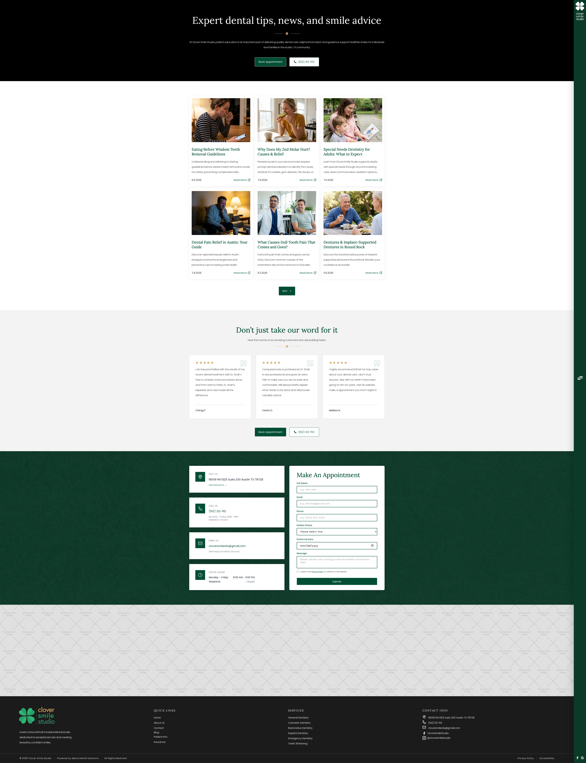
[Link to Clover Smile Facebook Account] (577, 758)
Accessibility (547, 758)
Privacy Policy (317, 571)
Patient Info (160, 737)
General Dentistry (298, 717)
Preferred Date (305, 539)
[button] (580, 378)
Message (302, 553)
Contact (159, 728)
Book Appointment (270, 62)
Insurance (160, 742)
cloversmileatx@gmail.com (227, 546)
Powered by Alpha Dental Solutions (78, 758)
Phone (300, 511)
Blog (156, 732)
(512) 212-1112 (304, 62)
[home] (580, 11)
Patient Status (304, 525)
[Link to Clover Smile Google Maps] (582, 758)
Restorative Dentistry (300, 728)
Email (299, 497)
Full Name (302, 483)
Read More (242, 180)
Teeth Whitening (297, 743)
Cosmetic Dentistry (299, 723)
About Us (159, 723)
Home (157, 717)
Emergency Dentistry (300, 738)
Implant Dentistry (298, 733)
